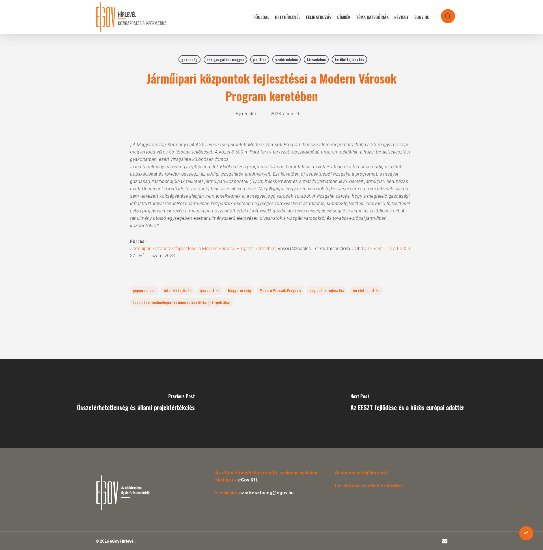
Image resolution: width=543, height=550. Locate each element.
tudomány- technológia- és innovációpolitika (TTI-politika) (181, 302)
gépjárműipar (144, 290)
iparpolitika (209, 290)
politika (259, 59)
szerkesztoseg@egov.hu (266, 492)
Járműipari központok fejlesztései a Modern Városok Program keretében (202, 248)
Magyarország (239, 290)
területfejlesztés (349, 59)
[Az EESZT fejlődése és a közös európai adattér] (407, 403)
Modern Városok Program (280, 290)
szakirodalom (286, 59)
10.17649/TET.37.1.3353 (385, 248)
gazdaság (189, 59)
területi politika (366, 290)
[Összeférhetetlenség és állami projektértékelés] (136, 403)
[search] (444, 13)
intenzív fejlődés (177, 290)
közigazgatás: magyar (225, 59)
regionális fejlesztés (327, 290)
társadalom (316, 59)
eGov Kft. (248, 480)
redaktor (250, 113)
